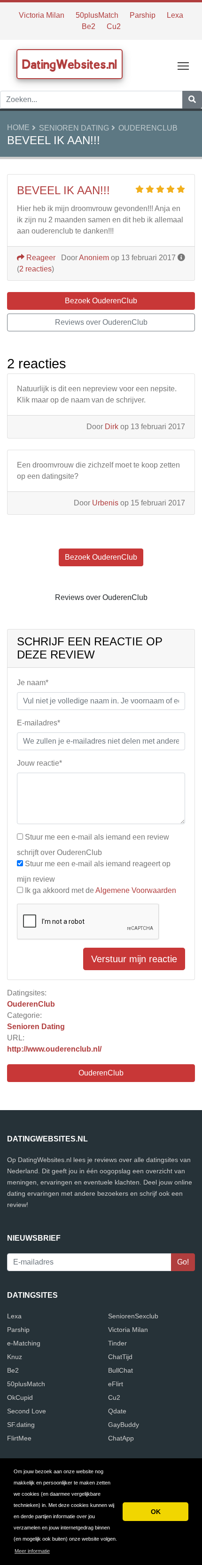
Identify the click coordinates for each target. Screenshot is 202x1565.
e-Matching (23, 1343)
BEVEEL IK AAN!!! (63, 190)
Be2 (88, 26)
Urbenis (105, 503)
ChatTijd (120, 1356)
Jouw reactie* (39, 763)
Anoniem (94, 258)
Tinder (117, 1343)
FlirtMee (19, 1438)
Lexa (175, 15)
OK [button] (156, 1511)
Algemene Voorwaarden (135, 890)
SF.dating (21, 1424)
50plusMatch (97, 15)
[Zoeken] (192, 100)
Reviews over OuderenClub (101, 322)
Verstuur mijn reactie (134, 959)
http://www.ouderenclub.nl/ (54, 1049)
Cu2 (114, 26)
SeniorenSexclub (133, 1316)
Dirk (111, 427)
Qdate (117, 1411)
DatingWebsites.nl (69, 64)
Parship (142, 15)
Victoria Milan (41, 15)
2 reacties (35, 269)
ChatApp (121, 1438)
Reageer (39, 258)
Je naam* (32, 683)
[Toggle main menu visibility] (183, 65)
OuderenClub (148, 128)
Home (18, 128)
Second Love (26, 1411)
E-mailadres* (38, 723)
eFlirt (115, 1384)
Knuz (14, 1356)
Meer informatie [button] (32, 1551)
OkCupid (20, 1397)
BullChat (120, 1370)
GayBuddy (123, 1424)
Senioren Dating (74, 128)
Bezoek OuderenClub (101, 301)
